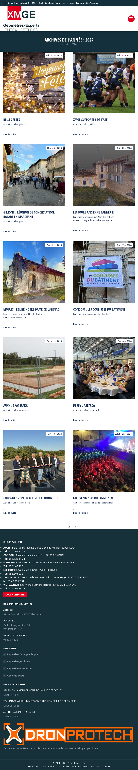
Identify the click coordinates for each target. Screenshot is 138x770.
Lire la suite (9, 134)
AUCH (6, 547)
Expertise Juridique (18, 661)
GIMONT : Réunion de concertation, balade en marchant (29, 214)
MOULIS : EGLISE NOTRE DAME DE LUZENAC (31, 309)
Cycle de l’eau (15, 675)
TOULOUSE (9, 577)
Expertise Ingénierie (19, 668)
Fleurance (59, 3)
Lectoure (70, 3)
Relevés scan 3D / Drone (14, 317)
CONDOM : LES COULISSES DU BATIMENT (99, 309)
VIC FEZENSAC (11, 584)
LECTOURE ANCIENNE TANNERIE (93, 212)
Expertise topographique (85, 217)
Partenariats (107, 502)
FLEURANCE (10, 562)
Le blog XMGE (19, 124)
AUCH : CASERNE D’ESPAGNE (19, 711)
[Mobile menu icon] (131, 18)
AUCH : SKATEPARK (15, 405)
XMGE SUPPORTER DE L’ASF (90, 119)
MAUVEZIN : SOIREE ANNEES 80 (93, 498)
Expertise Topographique (22, 654)
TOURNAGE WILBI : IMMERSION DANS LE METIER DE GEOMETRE (39, 701)
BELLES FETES (11, 119)
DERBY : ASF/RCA (84, 405)
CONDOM (8, 555)
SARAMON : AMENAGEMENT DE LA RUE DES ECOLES (33, 690)
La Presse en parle (21, 410)
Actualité (7, 124)
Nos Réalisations (106, 217)
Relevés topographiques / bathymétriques (93, 220)
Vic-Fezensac (92, 3)
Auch (41, 3)
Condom (49, 3)
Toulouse (80, 3)
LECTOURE (9, 570)
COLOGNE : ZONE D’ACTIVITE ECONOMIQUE (31, 498)
